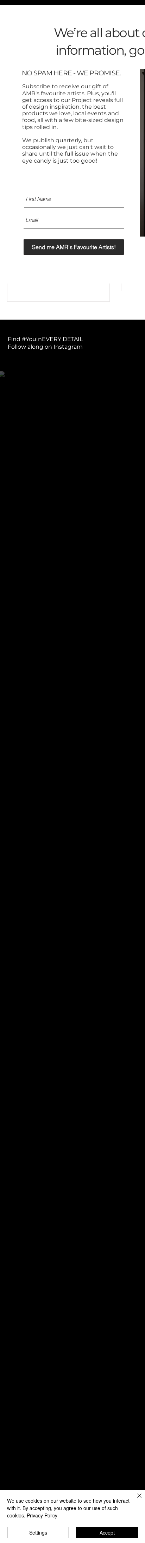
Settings (38, 1532)
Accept (107, 1532)
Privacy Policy (42, 1515)
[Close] (135, 1499)
